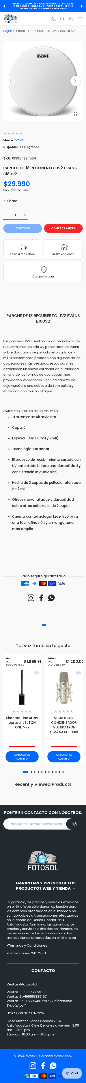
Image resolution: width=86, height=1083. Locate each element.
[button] (4, 6)
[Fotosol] (10, 18)
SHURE (56, 661)
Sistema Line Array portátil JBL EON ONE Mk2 (22, 723)
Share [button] (12, 201)
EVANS (19, 140)
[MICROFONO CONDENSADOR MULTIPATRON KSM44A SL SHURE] (64, 687)
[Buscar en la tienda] (62, 19)
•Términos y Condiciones (27, 945)
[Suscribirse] (74, 824)
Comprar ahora (63, 228)
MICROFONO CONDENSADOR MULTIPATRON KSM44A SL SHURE (64, 725)
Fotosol (31, 1055)
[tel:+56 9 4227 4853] (53, 19)
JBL (15, 661)
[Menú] (80, 19)
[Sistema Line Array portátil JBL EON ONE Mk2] (22, 687)
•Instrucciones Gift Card (26, 953)
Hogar (7, 31)
